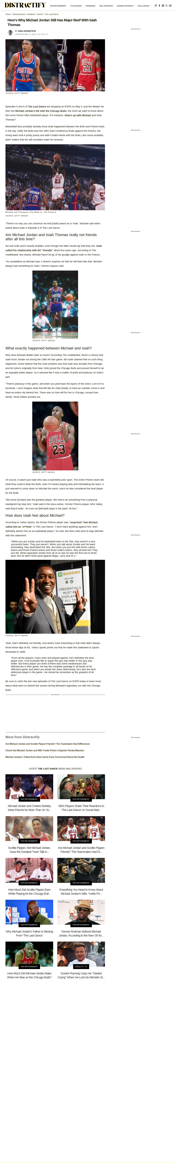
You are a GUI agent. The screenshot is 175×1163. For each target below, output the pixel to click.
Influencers (106, 6)
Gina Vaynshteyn (27, 31)
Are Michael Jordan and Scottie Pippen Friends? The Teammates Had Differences (47, 744)
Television (75, 6)
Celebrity (31, 14)
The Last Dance (52, 14)
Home (8, 14)
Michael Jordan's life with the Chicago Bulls (40, 111)
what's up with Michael (78, 115)
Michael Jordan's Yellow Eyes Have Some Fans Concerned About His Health (44, 757)
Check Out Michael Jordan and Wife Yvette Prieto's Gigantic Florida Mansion (44, 750)
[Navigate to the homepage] (25, 5)
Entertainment (58, 6)
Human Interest (125, 6)
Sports (40, 14)
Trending (90, 6)
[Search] (156, 5)
